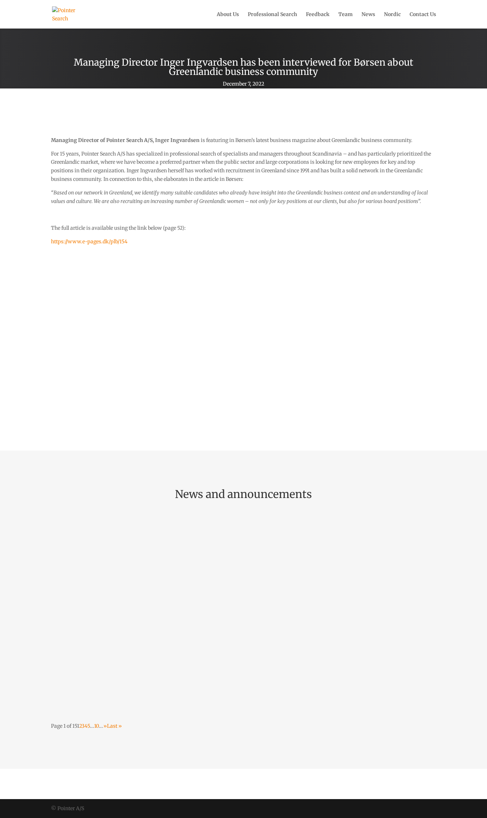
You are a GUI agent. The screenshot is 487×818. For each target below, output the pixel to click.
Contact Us (423, 14)
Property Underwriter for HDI (103, 662)
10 (96, 726)
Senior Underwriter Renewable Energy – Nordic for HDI (143, 593)
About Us (228, 14)
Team (345, 14)
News (368, 14)
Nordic (392, 14)
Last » (114, 726)
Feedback (317, 14)
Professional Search (272, 14)
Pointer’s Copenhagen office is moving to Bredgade (137, 523)
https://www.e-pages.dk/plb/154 (89, 241)
